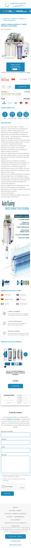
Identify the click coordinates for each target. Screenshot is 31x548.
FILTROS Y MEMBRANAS (15, 516)
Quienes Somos (15, 510)
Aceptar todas (15, 536)
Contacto (15, 526)
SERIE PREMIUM (9, 20)
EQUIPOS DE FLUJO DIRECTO (15, 523)
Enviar (7, 493)
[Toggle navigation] (29, 11)
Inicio (15, 507)
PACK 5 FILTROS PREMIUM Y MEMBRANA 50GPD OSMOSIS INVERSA (15, 373)
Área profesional (21, 11)
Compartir (24, 79)
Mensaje (3, 454)
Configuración (16, 541)
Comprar (15, 386)
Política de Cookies (13, 476)
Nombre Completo (7, 431)
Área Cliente (11, 11)
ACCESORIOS (15, 519)
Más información (15, 545)
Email (2, 447)
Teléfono (3, 439)
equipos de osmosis (13, 419)
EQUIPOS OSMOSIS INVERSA (14, 18)
